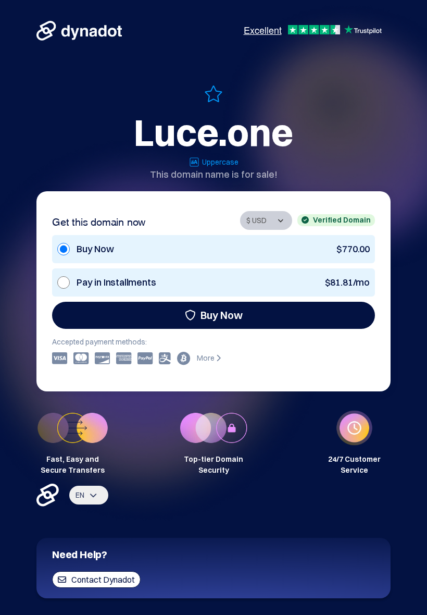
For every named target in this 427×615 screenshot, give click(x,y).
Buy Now (221, 315)
